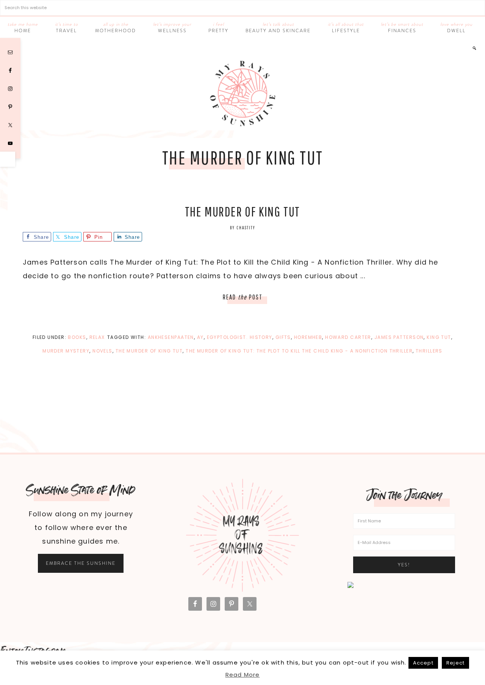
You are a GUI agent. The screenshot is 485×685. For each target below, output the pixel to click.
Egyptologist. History (239, 337)
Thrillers (429, 351)
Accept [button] (423, 662)
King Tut (439, 337)
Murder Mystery (65, 351)
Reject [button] (455, 662)
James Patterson (399, 337)
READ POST (243, 297)
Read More (242, 675)
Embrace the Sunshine (81, 563)
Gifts (283, 337)
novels (102, 351)
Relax (97, 337)
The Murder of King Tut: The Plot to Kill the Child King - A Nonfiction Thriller (299, 351)
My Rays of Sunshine (242, 93)
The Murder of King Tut (242, 211)
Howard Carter (348, 337)
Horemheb (308, 337)
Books (77, 337)
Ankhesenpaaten (171, 337)
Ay (200, 337)
